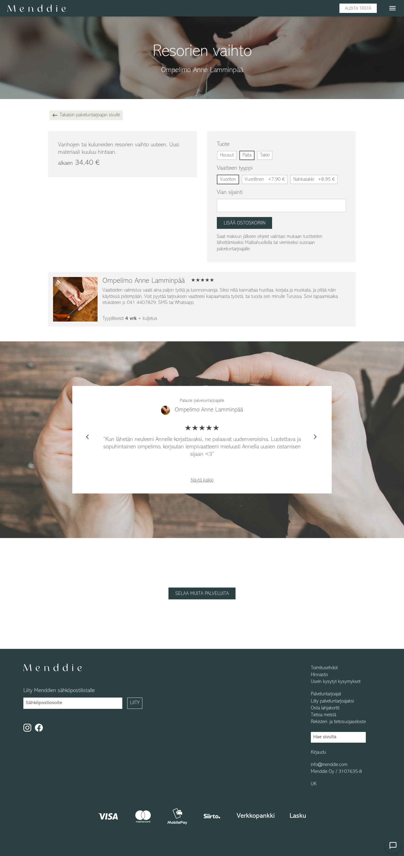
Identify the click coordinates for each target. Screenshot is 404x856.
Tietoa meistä (323, 715)
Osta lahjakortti (325, 708)
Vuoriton (228, 179)
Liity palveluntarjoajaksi (332, 701)
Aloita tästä (358, 8)
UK (314, 784)
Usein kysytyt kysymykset (336, 681)
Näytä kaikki (202, 480)
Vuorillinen (265, 179)
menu (392, 8)
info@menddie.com (329, 764)
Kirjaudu (318, 752)
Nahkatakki (314, 179)
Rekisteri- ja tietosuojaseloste (338, 722)
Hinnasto (319, 675)
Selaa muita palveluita (202, 593)
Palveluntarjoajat (326, 694)
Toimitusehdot (324, 668)
